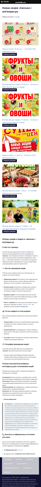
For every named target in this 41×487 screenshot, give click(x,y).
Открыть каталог (9, 54)
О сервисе (29, 459)
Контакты (7, 472)
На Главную (8, 459)
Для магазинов (22, 463)
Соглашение (27, 468)
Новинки (19, 459)
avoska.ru (20, 450)
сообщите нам (26, 304)
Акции (17, 17)
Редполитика (8, 463)
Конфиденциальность (11, 468)
